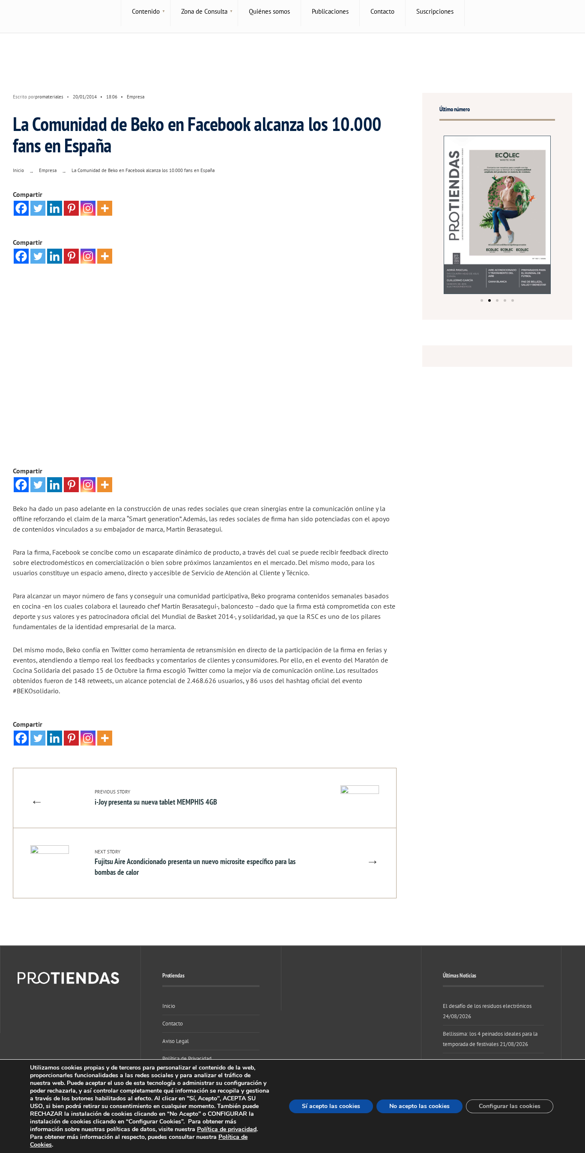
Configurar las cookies (509, 1106)
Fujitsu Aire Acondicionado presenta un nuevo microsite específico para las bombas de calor (195, 863)
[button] (482, 300)
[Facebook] (21, 208)
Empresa (135, 97)
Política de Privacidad (187, 1058)
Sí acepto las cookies (331, 1106)
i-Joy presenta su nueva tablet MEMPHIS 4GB (156, 797)
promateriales (49, 97)
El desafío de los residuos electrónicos (487, 1006)
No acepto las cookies (419, 1106)
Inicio (18, 170)
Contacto (172, 1023)
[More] (104, 208)
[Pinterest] (71, 208)
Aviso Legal (175, 1041)
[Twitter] (37, 208)
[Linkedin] (54, 208)
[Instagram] (88, 208)
